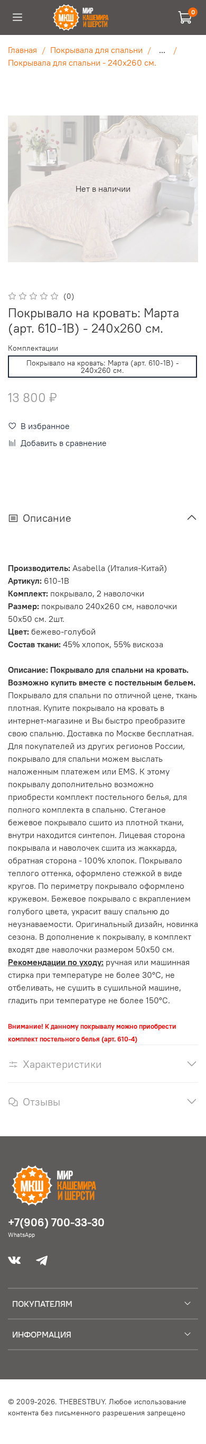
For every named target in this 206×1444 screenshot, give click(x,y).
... (162, 50)
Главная (22, 49)
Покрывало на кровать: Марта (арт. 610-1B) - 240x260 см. (102, 366)
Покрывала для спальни (96, 49)
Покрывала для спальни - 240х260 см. (82, 62)
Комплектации (33, 348)
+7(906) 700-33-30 (56, 1222)
